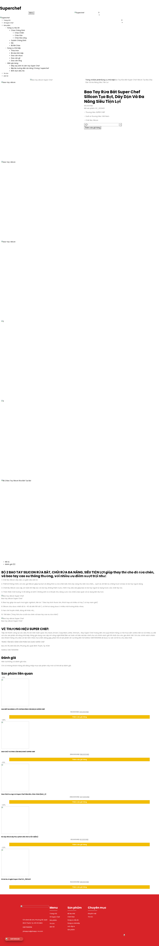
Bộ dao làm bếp (17, 53)
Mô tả (7, 562)
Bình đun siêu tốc (18, 71)
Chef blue (71, 917)
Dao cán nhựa (16, 55)
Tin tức (52, 923)
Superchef (10, 8)
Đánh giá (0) (10, 564)
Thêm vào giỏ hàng (92, 128)
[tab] (81, 562)
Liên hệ (52, 927)
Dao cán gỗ (15, 58)
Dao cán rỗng (16, 61)
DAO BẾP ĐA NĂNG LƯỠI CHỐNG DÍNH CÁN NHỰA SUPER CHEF (23, 709)
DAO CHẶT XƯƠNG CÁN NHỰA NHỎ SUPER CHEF (18, 751)
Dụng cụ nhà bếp (14, 48)
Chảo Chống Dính (18, 30)
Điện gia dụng (12, 63)
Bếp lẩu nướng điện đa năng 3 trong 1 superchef (30, 68)
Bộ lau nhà (71, 914)
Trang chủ (89, 80)
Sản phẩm (97, 80)
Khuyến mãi (92, 914)
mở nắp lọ (71, 926)
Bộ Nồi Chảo (15, 45)
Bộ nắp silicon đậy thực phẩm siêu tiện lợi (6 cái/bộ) (19, 837)
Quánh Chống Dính (18, 40)
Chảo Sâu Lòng (21, 38)
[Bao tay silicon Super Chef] (41, 121)
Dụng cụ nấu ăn (13, 28)
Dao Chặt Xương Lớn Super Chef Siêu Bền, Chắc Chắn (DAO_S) (23, 794)
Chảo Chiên (19, 33)
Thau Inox (15, 50)
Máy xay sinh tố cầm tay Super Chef (25, 66)
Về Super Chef (55, 917)
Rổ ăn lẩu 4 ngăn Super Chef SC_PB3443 (16, 879)
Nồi (12, 43)
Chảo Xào (18, 35)
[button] (114, 13)
